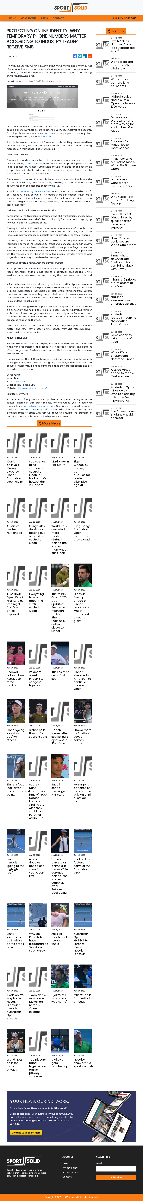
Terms (66, 1163)
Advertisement (70, 1172)
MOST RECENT (28, 18)
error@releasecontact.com (39, 406)
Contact (67, 1176)
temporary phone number (35, 191)
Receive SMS (45, 136)
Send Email (19, 381)
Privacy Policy (70, 1167)
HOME (12, 18)
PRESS (44, 18)
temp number (34, 163)
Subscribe (116, 1177)
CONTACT (58, 18)
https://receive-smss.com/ (32, 388)
